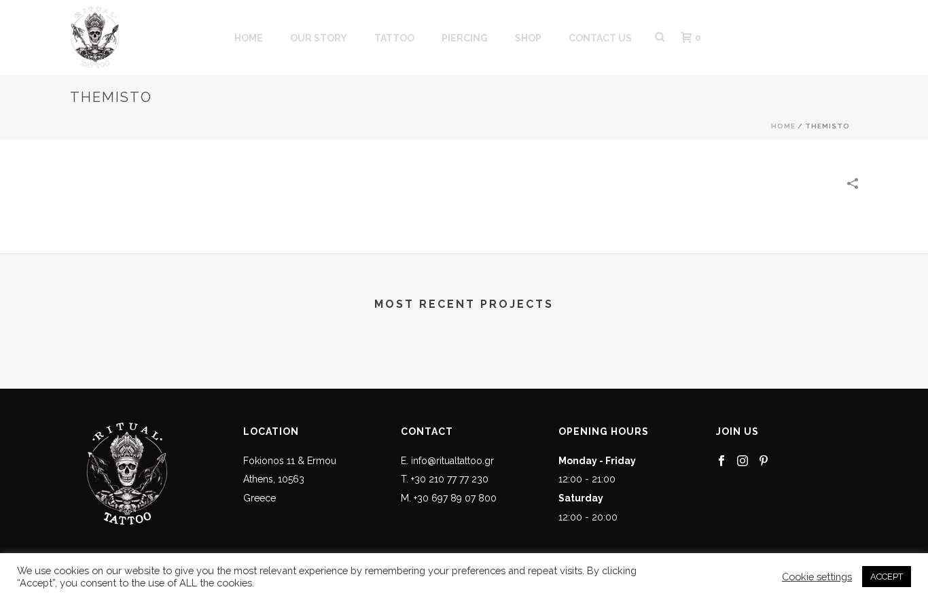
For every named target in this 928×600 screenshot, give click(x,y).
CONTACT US (600, 38)
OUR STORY (318, 38)
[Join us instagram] (742, 461)
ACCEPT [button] (886, 576)
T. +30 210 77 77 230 (444, 479)
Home (783, 126)
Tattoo (394, 38)
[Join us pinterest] (763, 461)
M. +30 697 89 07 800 (449, 498)
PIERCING (465, 38)
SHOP (528, 38)
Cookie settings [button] (817, 576)
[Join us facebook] (721, 461)
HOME (248, 38)
